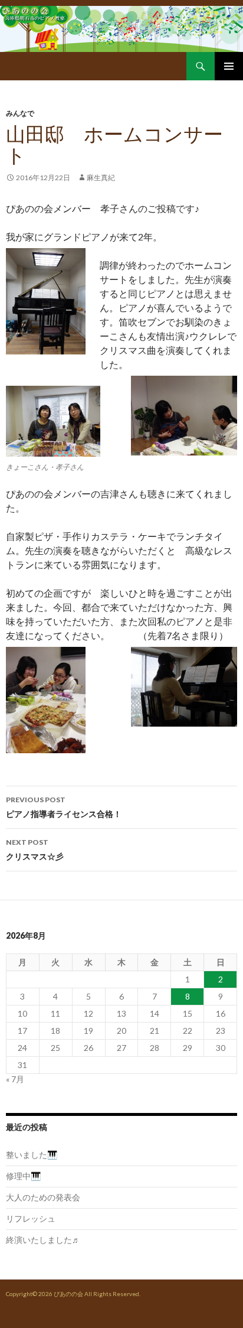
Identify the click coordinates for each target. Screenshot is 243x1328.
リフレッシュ (30, 1218)
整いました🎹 (31, 1155)
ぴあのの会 (68, 1293)
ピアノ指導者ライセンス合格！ (63, 807)
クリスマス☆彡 (35, 849)
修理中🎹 (23, 1176)
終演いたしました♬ (43, 1240)
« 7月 (15, 1079)
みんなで (20, 113)
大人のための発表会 (43, 1197)
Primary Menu (229, 66)
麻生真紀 (101, 177)
